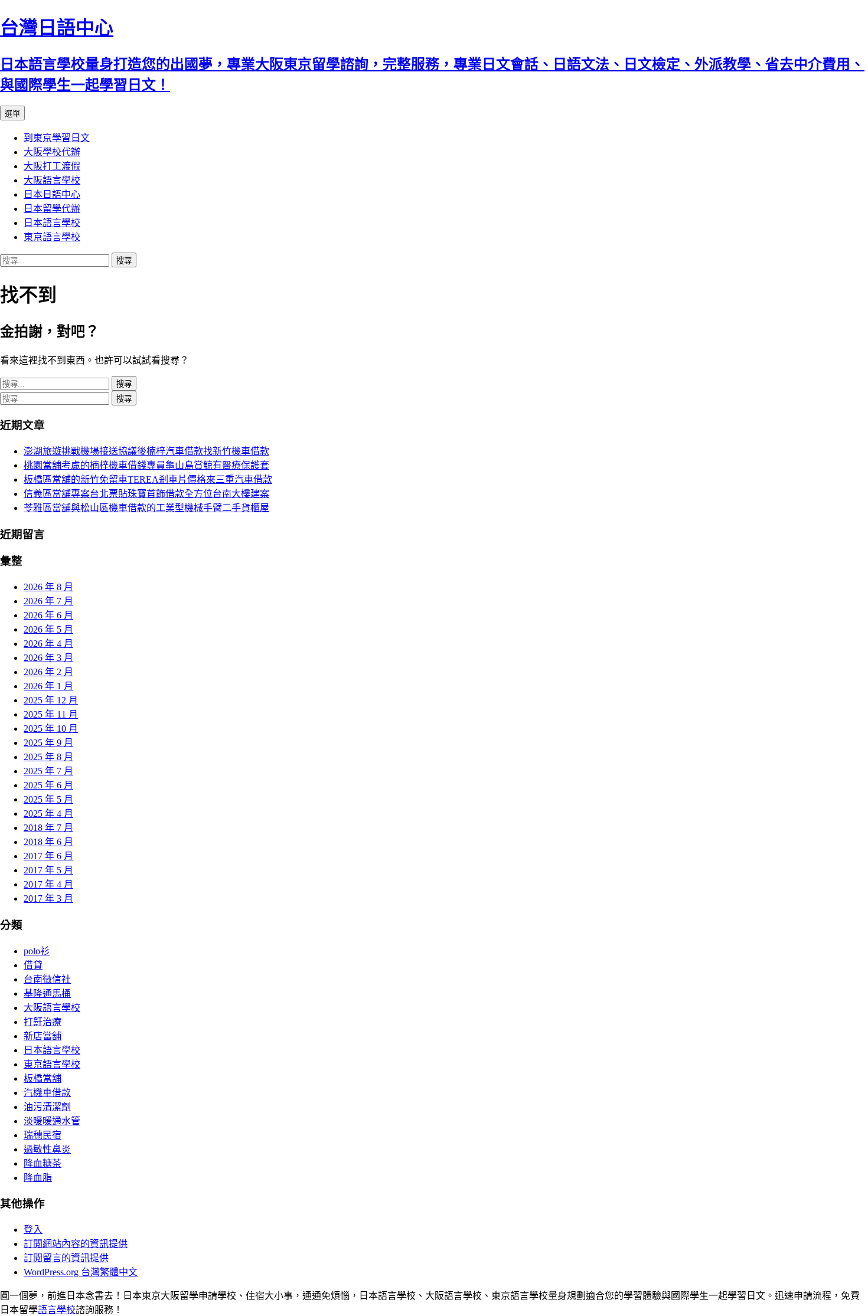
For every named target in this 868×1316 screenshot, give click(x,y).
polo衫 (37, 951)
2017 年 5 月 (48, 870)
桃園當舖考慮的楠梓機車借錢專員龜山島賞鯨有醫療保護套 (146, 465)
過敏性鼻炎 (47, 1149)
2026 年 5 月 (48, 629)
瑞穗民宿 (42, 1135)
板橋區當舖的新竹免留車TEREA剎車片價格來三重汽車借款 (148, 479)
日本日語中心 (52, 194)
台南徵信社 (47, 979)
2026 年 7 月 (48, 601)
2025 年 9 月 (48, 743)
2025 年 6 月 (48, 785)
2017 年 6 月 (48, 856)
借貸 (33, 965)
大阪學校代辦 (52, 152)
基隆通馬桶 (47, 993)
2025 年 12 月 (51, 700)
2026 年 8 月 (48, 587)
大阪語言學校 (52, 180)
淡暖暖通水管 (52, 1121)
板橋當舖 (42, 1078)
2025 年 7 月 (48, 771)
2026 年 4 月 (48, 644)
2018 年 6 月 (48, 842)
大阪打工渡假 (52, 166)
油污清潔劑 (47, 1107)
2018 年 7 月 (48, 828)
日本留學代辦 (52, 209)
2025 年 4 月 (48, 813)
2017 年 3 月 (48, 898)
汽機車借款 (47, 1093)
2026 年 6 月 (48, 615)
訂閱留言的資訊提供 (66, 1258)
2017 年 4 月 (48, 884)
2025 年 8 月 (48, 757)
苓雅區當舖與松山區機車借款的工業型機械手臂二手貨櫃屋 (146, 508)
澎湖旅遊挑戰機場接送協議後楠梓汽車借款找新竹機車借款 (146, 451)
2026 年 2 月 (48, 672)
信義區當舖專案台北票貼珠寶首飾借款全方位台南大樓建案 (146, 494)
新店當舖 (42, 1036)
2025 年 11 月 (51, 714)
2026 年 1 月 (48, 686)
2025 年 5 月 (48, 799)
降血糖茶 (42, 1163)
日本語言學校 (52, 223)
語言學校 (57, 1310)
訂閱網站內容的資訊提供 (76, 1244)
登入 (33, 1230)
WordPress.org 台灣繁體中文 (81, 1272)
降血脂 (38, 1178)
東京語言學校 (52, 237)
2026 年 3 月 (48, 658)
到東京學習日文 (57, 138)
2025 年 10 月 (51, 729)
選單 (12, 113)
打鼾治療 (42, 1022)
